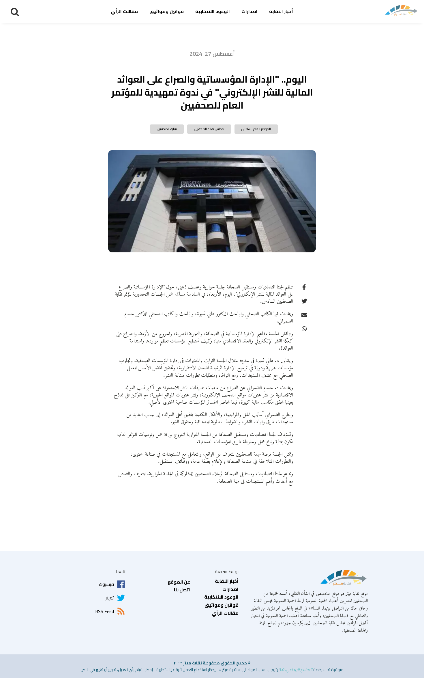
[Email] (304, 315)
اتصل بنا (182, 590)
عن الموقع (179, 582)
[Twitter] (304, 301)
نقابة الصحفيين (167, 129)
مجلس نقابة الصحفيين (209, 129)
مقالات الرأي (124, 11)
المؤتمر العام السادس (256, 129)
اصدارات (249, 11)
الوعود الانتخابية (212, 11)
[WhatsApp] (304, 328)
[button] (15, 11)
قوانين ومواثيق (166, 11)
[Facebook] (304, 287)
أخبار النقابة (281, 11)
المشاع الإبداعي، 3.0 (295, 669)
